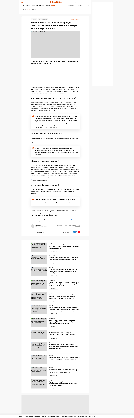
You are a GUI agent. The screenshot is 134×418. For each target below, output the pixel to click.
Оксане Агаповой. (59, 93)
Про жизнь (33, 9)
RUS (83, 2)
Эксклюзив (34, 19)
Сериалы (47, 5)
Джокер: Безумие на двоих (75, 225)
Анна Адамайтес (38, 225)
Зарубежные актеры (43, 19)
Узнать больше (84, 416)
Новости (53, 5)
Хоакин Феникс (77, 226)
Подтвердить (92, 416)
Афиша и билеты (25, 5)
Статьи (28, 9)
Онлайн (33, 5)
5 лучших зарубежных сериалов (66, 219)
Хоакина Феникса (43, 87)
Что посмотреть (40, 5)
